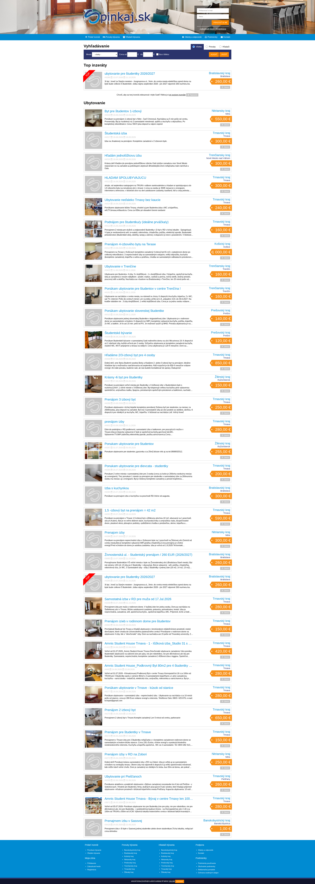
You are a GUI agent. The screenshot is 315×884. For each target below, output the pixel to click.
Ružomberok (224, 380)
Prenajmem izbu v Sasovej (123, 821)
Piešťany (225, 779)
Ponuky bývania (112, 37)
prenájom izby (114, 421)
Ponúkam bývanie (94, 850)
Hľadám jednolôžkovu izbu (123, 155)
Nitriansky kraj (221, 110)
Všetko (198, 47)
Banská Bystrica (222, 823)
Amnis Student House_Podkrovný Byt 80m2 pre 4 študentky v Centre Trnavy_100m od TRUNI (170, 665)
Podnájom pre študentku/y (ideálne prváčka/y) (137, 222)
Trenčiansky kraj (219, 155)
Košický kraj (222, 243)
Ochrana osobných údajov (208, 873)
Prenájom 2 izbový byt (120, 710)
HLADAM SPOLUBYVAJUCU (125, 177)
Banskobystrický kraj (216, 820)
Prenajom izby (115, 532)
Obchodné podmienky (206, 866)
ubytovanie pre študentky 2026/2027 (130, 73)
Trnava (226, 136)
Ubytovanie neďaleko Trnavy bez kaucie (132, 200)
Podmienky (212, 37)
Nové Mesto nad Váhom (218, 158)
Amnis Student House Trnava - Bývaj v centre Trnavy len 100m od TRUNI (156, 798)
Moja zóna (90, 858)
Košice (226, 247)
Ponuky (212, 47)
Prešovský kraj (220, 310)
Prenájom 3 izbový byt (120, 399)
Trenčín (226, 269)
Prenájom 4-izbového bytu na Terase (130, 244)
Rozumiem (179, 881)
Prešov (226, 313)
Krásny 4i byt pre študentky (123, 377)
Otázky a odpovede (193, 37)
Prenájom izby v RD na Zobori (126, 754)
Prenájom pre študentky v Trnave (128, 732)
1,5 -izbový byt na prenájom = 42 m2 (130, 510)
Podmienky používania (207, 863)
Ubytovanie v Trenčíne (120, 266)
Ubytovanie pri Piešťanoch (123, 776)
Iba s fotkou (164, 54)
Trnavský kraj (221, 133)
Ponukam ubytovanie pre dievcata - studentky (136, 466)
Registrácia (221, 29)
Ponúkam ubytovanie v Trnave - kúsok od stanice (139, 687)
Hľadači (225, 47)
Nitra (227, 114)
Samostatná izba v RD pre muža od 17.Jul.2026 (138, 599)
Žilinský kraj (222, 376)
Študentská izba (116, 133)
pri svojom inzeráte (177, 95)
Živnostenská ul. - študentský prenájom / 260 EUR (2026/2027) (148, 554)
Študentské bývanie (118, 333)
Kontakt (226, 37)
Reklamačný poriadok (206, 870)
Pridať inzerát (93, 37)
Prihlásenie (91, 863)
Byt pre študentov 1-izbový (123, 111)
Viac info (172, 881)
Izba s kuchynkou (117, 488)
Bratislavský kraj (219, 73)
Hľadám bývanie (93, 853)
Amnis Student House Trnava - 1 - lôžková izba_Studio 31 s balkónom (153, 643)
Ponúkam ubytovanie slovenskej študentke (134, 310)
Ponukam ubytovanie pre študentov (129, 444)
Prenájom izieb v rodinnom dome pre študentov (138, 621)
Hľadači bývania (132, 37)
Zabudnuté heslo (207, 29)
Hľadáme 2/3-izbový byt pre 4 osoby (130, 355)
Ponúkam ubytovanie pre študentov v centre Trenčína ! (143, 288)
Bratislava (225, 76)
